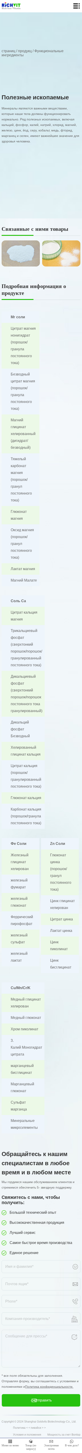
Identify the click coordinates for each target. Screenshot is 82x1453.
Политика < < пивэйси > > (29, 1427)
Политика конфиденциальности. (49, 1386)
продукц (25, 51)
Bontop (76, 1434)
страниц (8, 51)
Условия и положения (27, 1434)
